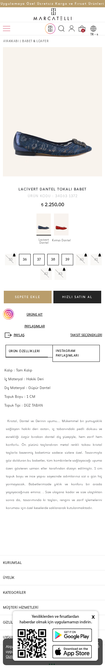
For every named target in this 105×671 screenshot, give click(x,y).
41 (96, 259)
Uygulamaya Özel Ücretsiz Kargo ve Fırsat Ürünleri (52, 4)
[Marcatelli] (52, 14)
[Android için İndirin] (72, 635)
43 (60, 274)
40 (82, 259)
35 (11, 259)
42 (46, 274)
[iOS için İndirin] (72, 651)
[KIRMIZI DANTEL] (61, 224)
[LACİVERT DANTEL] (43, 224)
